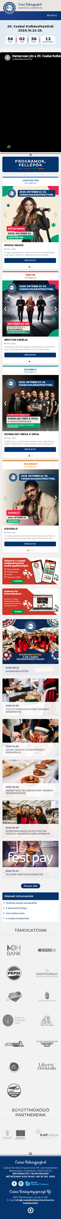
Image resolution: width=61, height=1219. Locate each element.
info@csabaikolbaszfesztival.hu (34, 1200)
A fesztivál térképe (16, 908)
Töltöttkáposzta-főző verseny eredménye (27, 710)
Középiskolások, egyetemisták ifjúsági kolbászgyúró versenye (28, 832)
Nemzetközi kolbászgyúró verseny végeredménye (29, 792)
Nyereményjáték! (17, 671)
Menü (53, 15)
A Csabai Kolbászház (17, 918)
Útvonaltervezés (15, 913)
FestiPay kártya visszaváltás (21, 903)
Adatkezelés (30, 1203)
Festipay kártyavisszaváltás (24, 874)
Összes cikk (30, 886)
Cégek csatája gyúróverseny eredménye (25, 751)
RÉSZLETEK (30, 260)
